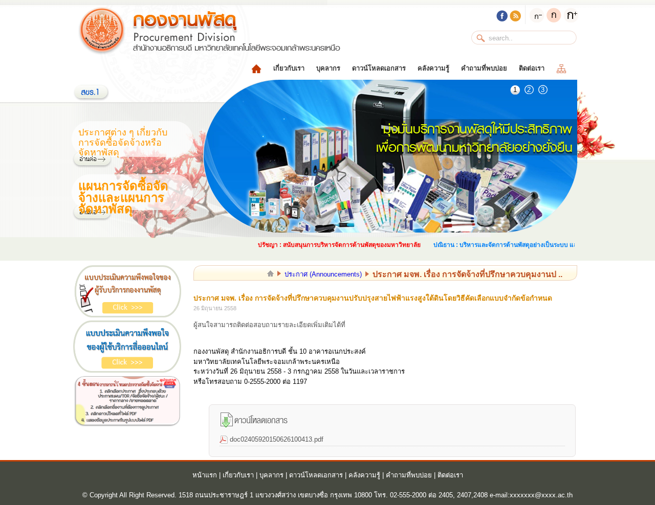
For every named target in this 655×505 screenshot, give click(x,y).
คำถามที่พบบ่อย (484, 68)
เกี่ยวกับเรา (288, 68)
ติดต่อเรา (531, 68)
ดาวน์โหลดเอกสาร (379, 68)
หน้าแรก (204, 475)
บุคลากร (328, 68)
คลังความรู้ (433, 68)
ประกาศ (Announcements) (323, 274)
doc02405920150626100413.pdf (276, 439)
